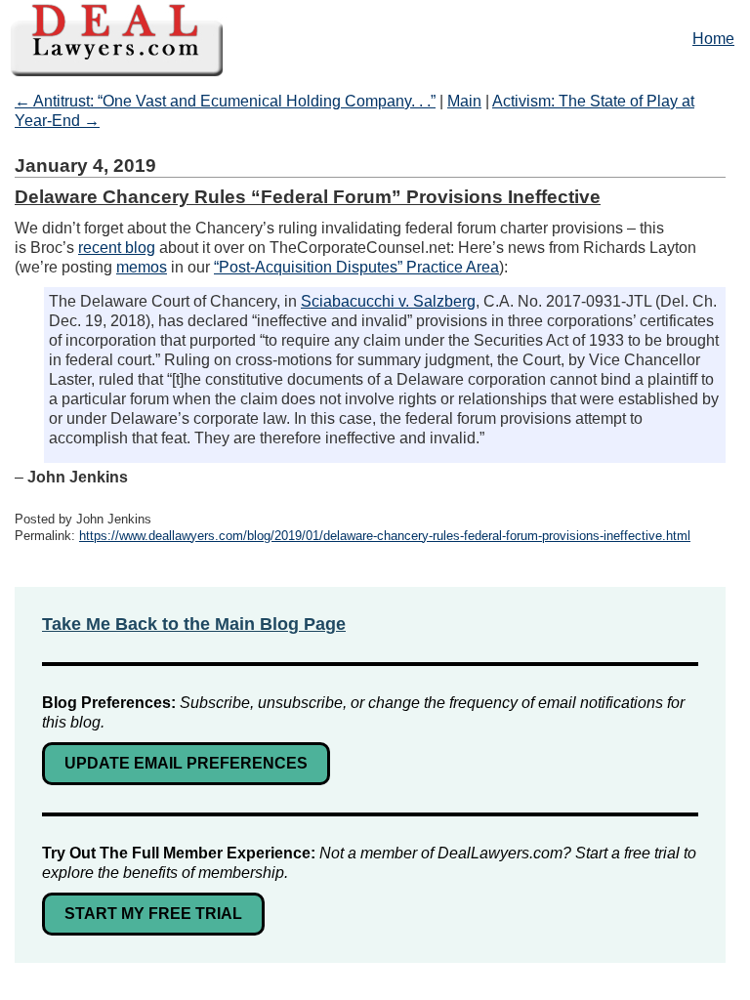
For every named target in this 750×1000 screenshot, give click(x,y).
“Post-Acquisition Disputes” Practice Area (356, 267)
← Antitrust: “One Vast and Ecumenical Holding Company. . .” (225, 101)
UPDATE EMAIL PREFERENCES (186, 763)
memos (141, 267)
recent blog (116, 247)
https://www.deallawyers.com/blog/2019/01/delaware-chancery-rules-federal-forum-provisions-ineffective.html (384, 535)
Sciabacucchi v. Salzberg (388, 301)
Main (464, 101)
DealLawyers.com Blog (375, 38)
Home (713, 38)
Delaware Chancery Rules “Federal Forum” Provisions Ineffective (308, 197)
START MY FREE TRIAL (153, 913)
